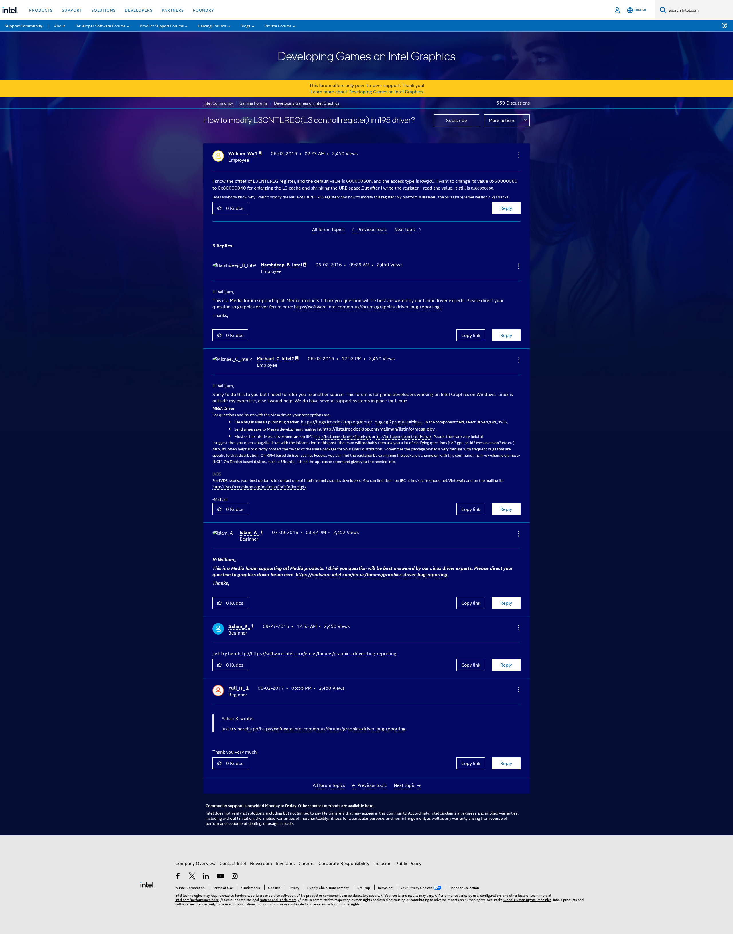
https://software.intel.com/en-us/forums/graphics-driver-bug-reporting (371, 574)
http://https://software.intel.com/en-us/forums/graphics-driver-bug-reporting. (317, 653)
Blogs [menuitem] (245, 26)
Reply (506, 208)
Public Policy (408, 863)
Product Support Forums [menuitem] (162, 26)
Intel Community (218, 103)
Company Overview (195, 863)
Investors (285, 863)
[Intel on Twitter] (192, 876)
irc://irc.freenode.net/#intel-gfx (438, 481)
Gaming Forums (253, 103)
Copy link (470, 335)
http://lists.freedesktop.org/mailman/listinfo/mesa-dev (378, 428)
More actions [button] (502, 120)
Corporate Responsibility (343, 863)
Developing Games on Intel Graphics (306, 103)
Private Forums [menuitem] (278, 26)
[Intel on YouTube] (220, 876)
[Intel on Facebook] (178, 876)
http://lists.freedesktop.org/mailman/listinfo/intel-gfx (259, 487)
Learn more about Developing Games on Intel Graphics (366, 91)
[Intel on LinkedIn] (206, 876)
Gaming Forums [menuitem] (212, 26)
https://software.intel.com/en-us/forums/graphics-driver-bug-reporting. (368, 306)
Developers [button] (139, 10)
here (369, 805)
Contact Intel (233, 863)
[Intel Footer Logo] (147, 884)
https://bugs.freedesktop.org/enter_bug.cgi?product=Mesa (361, 421)
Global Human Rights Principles (527, 899)
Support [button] (72, 10)
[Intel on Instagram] (234, 876)
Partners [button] (173, 10)
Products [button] (41, 10)
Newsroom (261, 863)
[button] (518, 155)
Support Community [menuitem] (23, 26)
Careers (306, 863)
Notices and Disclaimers (278, 899)
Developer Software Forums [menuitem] (100, 26)
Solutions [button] (103, 10)
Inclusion (382, 863)
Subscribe (456, 120)
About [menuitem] (59, 26)
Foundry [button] (203, 10)
